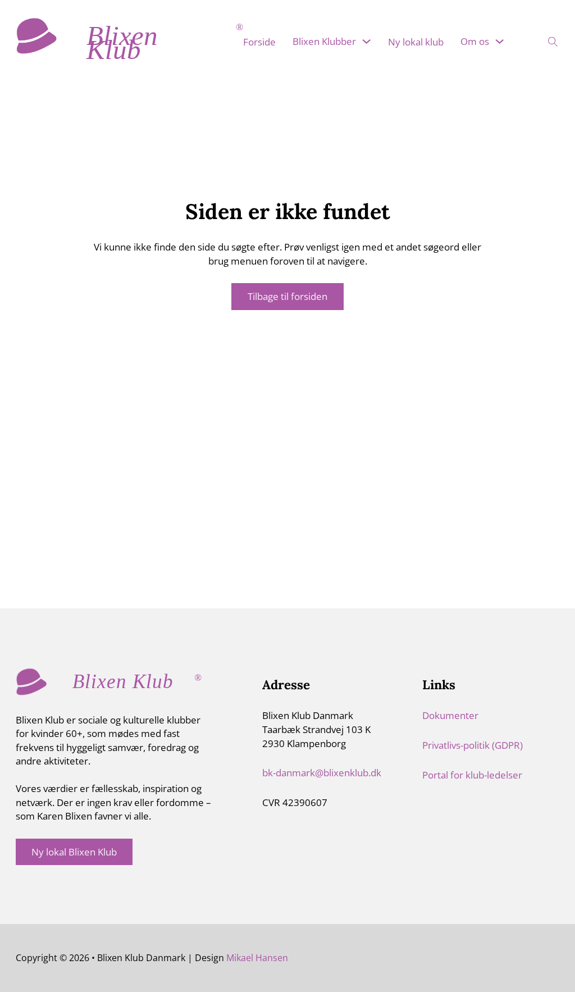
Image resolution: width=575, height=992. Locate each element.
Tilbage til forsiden (287, 296)
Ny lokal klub (416, 41)
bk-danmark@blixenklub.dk (321, 772)
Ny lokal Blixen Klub (74, 851)
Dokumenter (450, 715)
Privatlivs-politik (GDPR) (472, 745)
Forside (259, 41)
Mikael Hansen (257, 958)
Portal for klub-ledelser (472, 774)
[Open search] (546, 38)
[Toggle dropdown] (366, 41)
